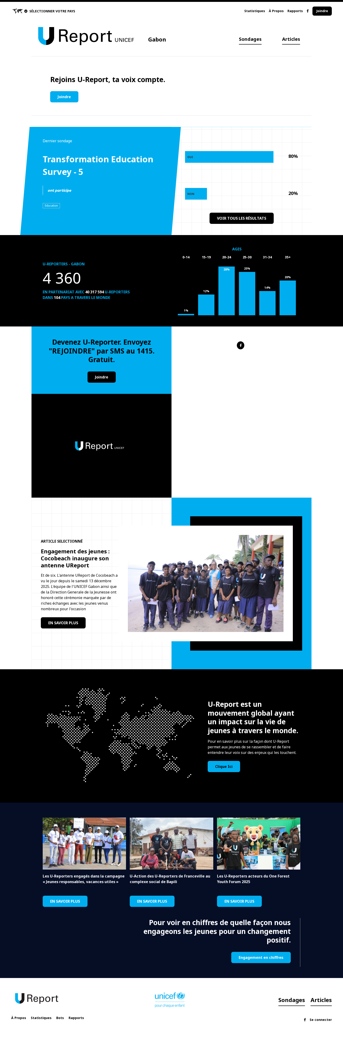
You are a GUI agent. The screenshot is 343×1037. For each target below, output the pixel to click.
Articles (291, 39)
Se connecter (321, 1019)
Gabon (157, 39)
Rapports (295, 11)
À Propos (276, 11)
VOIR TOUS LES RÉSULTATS (241, 218)
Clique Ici (224, 766)
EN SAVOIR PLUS (63, 622)
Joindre (322, 11)
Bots (60, 1018)
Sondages (250, 39)
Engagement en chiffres (261, 957)
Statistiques (254, 11)
